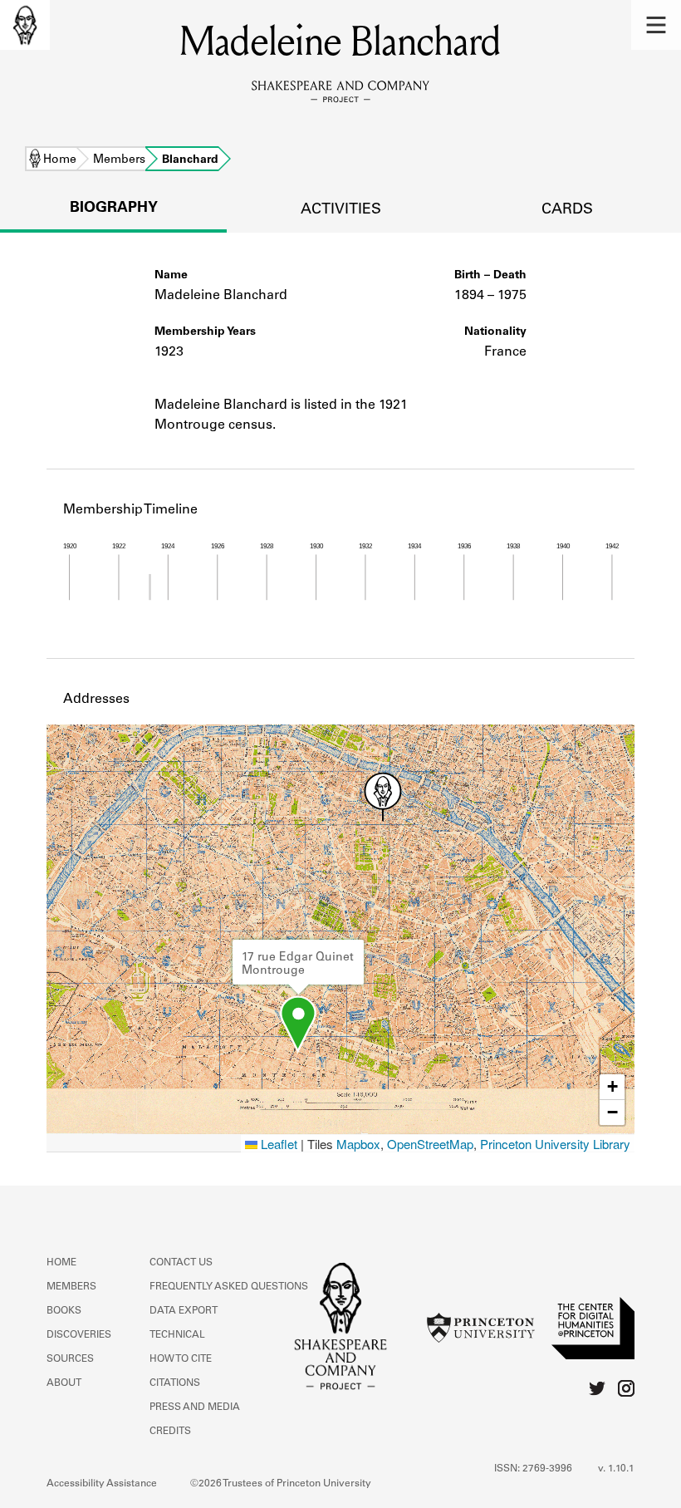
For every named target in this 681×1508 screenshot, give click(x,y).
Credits (170, 1432)
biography (114, 208)
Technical (177, 1335)
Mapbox (358, 1143)
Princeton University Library (555, 1143)
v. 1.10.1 (616, 1469)
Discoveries (79, 1335)
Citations (174, 1383)
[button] (656, 25)
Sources (70, 1359)
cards (567, 210)
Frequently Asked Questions (228, 1287)
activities (341, 210)
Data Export (183, 1311)
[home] (25, 25)
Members (119, 160)
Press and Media (194, 1407)
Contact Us (181, 1263)
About (64, 1383)
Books (64, 1311)
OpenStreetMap (430, 1143)
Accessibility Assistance (102, 1484)
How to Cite (180, 1359)
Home (59, 160)
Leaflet (277, 1143)
